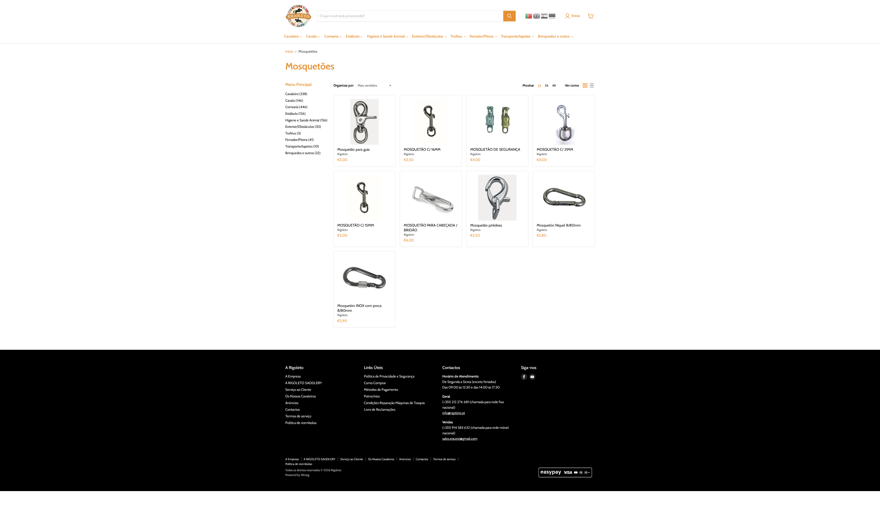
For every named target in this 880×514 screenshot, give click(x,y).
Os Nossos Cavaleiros (300, 396)
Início (289, 51)
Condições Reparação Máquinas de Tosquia (394, 403)
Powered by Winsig (297, 475)
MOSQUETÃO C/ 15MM (355, 225)
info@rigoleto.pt (453, 413)
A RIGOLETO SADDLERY (303, 383)
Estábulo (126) (295, 114)
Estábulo (353, 36)
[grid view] (585, 85)
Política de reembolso (300, 423)
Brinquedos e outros (554, 36)
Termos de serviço (298, 416)
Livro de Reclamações (379, 409)
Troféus (457, 36)
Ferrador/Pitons (482, 36)
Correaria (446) (296, 107)
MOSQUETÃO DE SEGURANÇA (495, 149)
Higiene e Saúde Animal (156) (306, 120)
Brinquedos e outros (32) (303, 153)
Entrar (576, 16)
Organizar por (343, 85)
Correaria (331, 36)
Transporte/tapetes (516, 36)
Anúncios (291, 403)
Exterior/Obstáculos (428, 36)
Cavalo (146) (294, 100)
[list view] (591, 85)
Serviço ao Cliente (298, 390)
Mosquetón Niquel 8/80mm (559, 225)
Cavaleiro (292, 36)
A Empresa (293, 376)
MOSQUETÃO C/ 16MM (422, 149)
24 (539, 85)
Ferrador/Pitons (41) (299, 140)
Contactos (292, 409)
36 (546, 85)
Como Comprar (375, 383)
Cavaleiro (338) (296, 94)
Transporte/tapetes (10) (302, 146)
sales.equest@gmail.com (459, 439)
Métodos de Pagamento (381, 390)
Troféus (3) (293, 133)
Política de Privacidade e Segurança (389, 376)
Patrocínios (372, 396)
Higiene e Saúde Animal (386, 36)
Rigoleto (342, 154)
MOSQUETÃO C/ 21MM (555, 149)
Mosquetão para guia (353, 149)
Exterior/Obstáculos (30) (303, 127)
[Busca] (509, 16)
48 (554, 85)
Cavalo (312, 36)
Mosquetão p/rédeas (486, 225)
